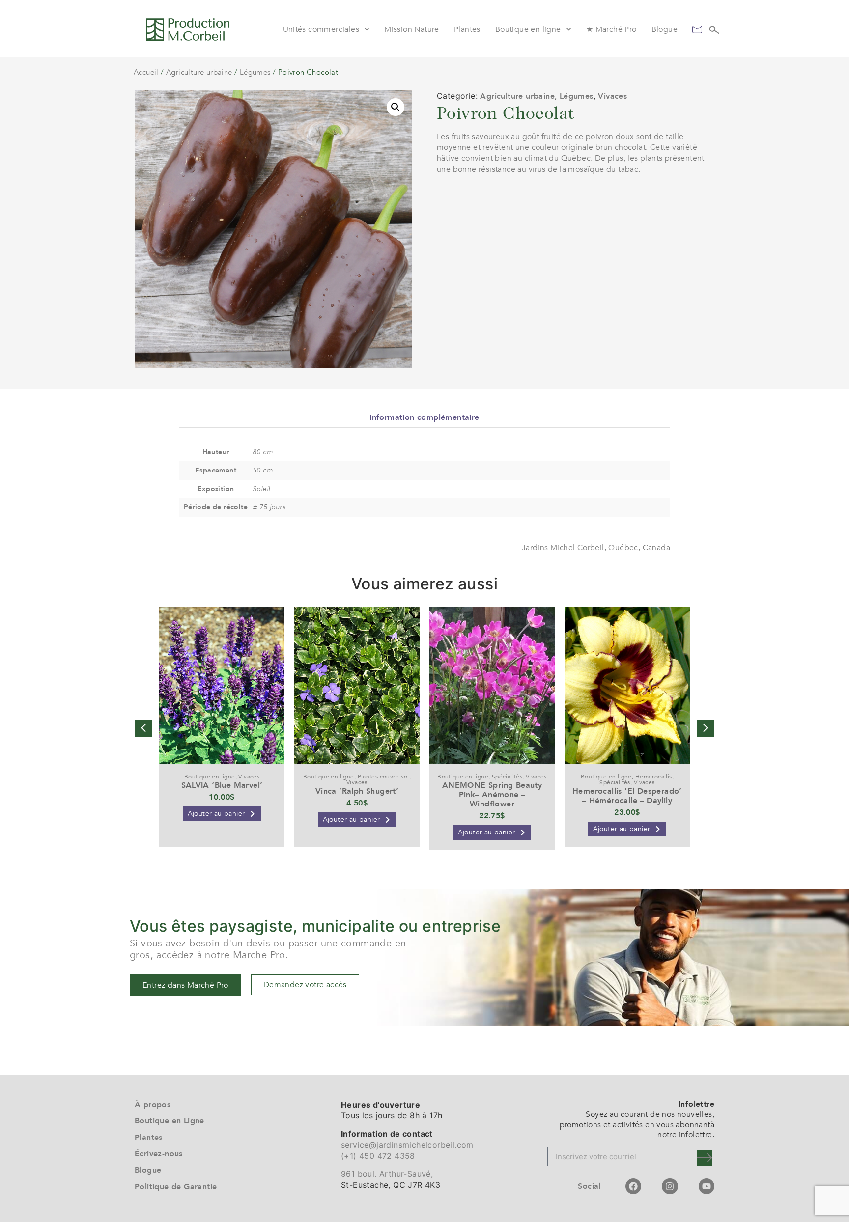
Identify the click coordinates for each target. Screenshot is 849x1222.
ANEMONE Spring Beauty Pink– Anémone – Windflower (492, 794)
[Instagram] (670, 1186)
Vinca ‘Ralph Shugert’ (356, 791)
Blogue (664, 29)
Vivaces (612, 96)
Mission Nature (411, 29)
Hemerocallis (653, 776)
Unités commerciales (321, 29)
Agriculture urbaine (199, 72)
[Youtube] (706, 1186)
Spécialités (507, 776)
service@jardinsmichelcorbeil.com (407, 1145)
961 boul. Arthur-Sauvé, (387, 1174)
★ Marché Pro (611, 29)
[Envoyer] (704, 1158)
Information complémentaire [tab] (424, 417)
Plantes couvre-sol (383, 776)
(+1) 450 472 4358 (378, 1156)
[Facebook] (633, 1186)
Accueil (146, 72)
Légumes (255, 72)
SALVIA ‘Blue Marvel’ (222, 785)
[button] (395, 107)
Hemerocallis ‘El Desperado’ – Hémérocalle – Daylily (627, 796)
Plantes (467, 29)
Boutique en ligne (528, 29)
